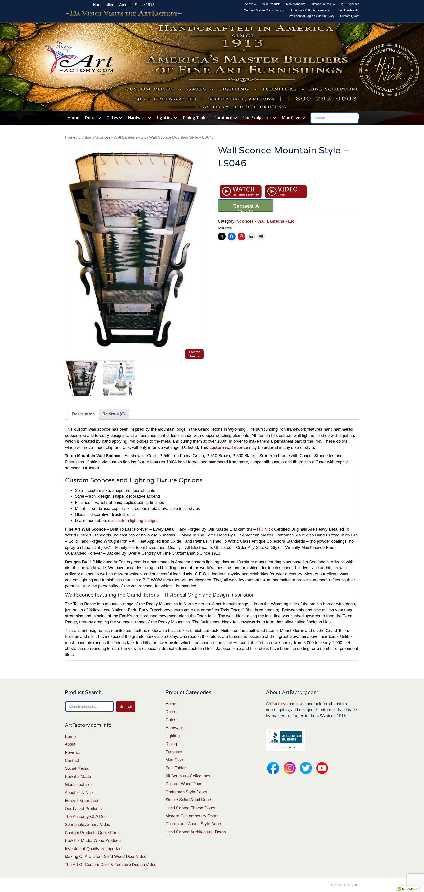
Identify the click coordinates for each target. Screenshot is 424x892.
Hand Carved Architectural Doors (195, 832)
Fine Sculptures (257, 117)
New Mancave (295, 4)
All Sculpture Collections (187, 776)
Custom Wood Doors (184, 784)
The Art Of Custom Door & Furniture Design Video (110, 864)
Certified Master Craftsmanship (264, 10)
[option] (135, 252)
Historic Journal (321, 4)
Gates (112, 117)
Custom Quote (349, 16)
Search (125, 706)
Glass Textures (79, 784)
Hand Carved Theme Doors (190, 808)
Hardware (137, 117)
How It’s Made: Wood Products (93, 840)
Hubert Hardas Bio (346, 10)
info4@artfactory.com (345, 885)
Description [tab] (83, 414)
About (249, 4)
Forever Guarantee (82, 800)
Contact (72, 760)
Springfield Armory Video (87, 824)
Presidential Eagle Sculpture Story (311, 16)
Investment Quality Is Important (94, 848)
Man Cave (291, 117)
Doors (90, 117)
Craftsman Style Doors (186, 792)
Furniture (223, 117)
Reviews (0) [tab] (113, 414)
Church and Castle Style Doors (193, 824)
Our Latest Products (83, 808)
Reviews (72, 752)
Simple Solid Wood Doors (188, 799)
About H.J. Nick (79, 792)
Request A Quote (245, 207)
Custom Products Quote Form (92, 832)
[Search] (356, 116)
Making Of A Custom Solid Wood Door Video (105, 856)
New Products (271, 4)
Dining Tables (196, 117)
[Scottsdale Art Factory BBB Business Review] (285, 739)
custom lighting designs (137, 520)
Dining (171, 743)
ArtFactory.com (280, 703)
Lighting (165, 117)
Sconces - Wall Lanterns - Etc (120, 137)
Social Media (76, 768)
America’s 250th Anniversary (310, 10)
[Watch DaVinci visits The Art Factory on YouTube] (124, 14)
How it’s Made (78, 776)
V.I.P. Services (350, 4)
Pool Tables (175, 768)
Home (73, 117)
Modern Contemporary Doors (192, 816)
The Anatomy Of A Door (86, 816)
